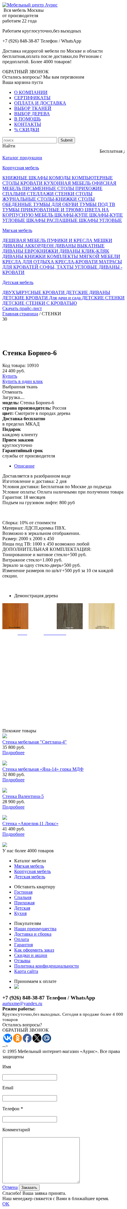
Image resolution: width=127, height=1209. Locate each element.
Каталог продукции (22, 157)
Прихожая (24, 902)
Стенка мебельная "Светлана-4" (34, 741)
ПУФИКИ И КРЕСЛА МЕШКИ (79, 240)
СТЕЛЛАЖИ (41, 193)
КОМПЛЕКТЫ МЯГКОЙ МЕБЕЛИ (83, 256)
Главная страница (20, 313)
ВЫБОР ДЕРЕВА (32, 113)
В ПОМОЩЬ (27, 118)
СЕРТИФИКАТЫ (32, 97)
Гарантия (23, 944)
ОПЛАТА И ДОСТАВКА (40, 103)
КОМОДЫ (60, 177)
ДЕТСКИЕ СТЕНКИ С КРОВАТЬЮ (39, 303)
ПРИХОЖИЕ (88, 188)
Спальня (22, 897)
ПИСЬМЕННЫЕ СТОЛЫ (48, 188)
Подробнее (13, 752)
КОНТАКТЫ (27, 124)
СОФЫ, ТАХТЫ (57, 267)
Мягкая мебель (17, 230)
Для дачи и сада (65, 297)
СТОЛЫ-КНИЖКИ (57, 199)
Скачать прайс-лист (22, 308)
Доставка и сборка (32, 934)
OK (5, 1203)
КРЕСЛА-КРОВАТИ (77, 261)
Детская (22, 908)
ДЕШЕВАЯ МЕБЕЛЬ (24, 240)
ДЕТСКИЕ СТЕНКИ (103, 297)
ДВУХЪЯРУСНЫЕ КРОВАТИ (34, 292)
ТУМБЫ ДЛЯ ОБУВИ (56, 204)
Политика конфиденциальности (46, 965)
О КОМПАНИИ (31, 92)
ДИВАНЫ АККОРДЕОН (28, 245)
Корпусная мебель (20, 167)
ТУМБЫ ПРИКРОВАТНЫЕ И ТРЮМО (43, 209)
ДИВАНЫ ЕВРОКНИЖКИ (30, 251)
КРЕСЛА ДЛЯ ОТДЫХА (28, 261)
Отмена (10, 1187)
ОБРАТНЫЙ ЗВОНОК (25, 71)
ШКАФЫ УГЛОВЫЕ (100, 220)
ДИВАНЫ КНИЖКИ (24, 256)
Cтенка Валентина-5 (23, 796)
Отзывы (22, 960)
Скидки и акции (30, 955)
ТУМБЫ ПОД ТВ (97, 204)
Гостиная (23, 892)
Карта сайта (26, 971)
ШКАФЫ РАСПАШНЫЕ (52, 220)
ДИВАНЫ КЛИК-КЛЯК (84, 251)
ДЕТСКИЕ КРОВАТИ (25, 297)
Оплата (21, 939)
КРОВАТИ (32, 183)
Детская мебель (17, 282)
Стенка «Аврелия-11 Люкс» (30, 823)
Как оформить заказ (34, 949)
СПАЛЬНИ (14, 193)
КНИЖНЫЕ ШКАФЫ (25, 177)
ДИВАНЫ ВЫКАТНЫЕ (80, 245)
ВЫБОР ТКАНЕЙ (32, 108)
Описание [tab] (24, 465)
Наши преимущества (35, 928)
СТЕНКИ (65, 193)
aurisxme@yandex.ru (22, 1003)
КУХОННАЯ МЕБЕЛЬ (68, 183)
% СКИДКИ (26, 129)
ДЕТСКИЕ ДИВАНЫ (88, 292)
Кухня (20, 913)
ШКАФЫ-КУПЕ (71, 215)
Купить (9, 376)
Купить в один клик (22, 381)
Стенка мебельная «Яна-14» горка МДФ (43, 769)
